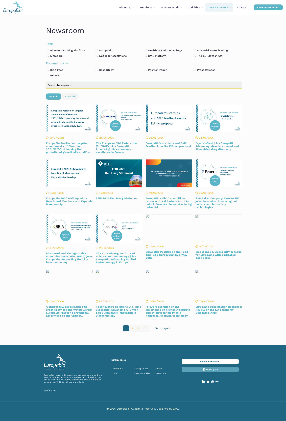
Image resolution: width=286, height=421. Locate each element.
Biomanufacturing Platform (67, 50)
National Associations (112, 55)
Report (54, 75)
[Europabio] (13, 7)
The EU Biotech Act (209, 55)
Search (53, 96)
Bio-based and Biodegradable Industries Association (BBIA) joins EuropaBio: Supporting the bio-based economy (69, 258)
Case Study (106, 69)
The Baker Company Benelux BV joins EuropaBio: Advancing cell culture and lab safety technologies (217, 203)
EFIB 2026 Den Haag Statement (117, 198)
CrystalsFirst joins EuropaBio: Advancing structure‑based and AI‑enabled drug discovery (217, 146)
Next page (161, 328)
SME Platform (156, 55)
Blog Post (56, 69)
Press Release (205, 69)
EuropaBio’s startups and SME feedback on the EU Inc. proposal (168, 145)
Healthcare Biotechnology (164, 50)
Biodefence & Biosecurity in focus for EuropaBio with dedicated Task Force (218, 254)
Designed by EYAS (168, 408)
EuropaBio (105, 50)
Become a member (268, 7)
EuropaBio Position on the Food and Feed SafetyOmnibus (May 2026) (167, 254)
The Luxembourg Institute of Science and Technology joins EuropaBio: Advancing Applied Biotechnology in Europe (116, 258)
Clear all (70, 96)
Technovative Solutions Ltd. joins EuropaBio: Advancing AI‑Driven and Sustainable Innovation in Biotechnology (118, 311)
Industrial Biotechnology (212, 50)
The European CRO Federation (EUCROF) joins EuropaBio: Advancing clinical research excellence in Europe (116, 148)
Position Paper (157, 69)
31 (146, 328)
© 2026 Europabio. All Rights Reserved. (132, 408)
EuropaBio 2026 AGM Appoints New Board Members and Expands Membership (69, 201)
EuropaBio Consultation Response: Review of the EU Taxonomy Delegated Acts (218, 309)
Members (55, 55)
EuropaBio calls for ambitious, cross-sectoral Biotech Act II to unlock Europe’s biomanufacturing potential (169, 203)
